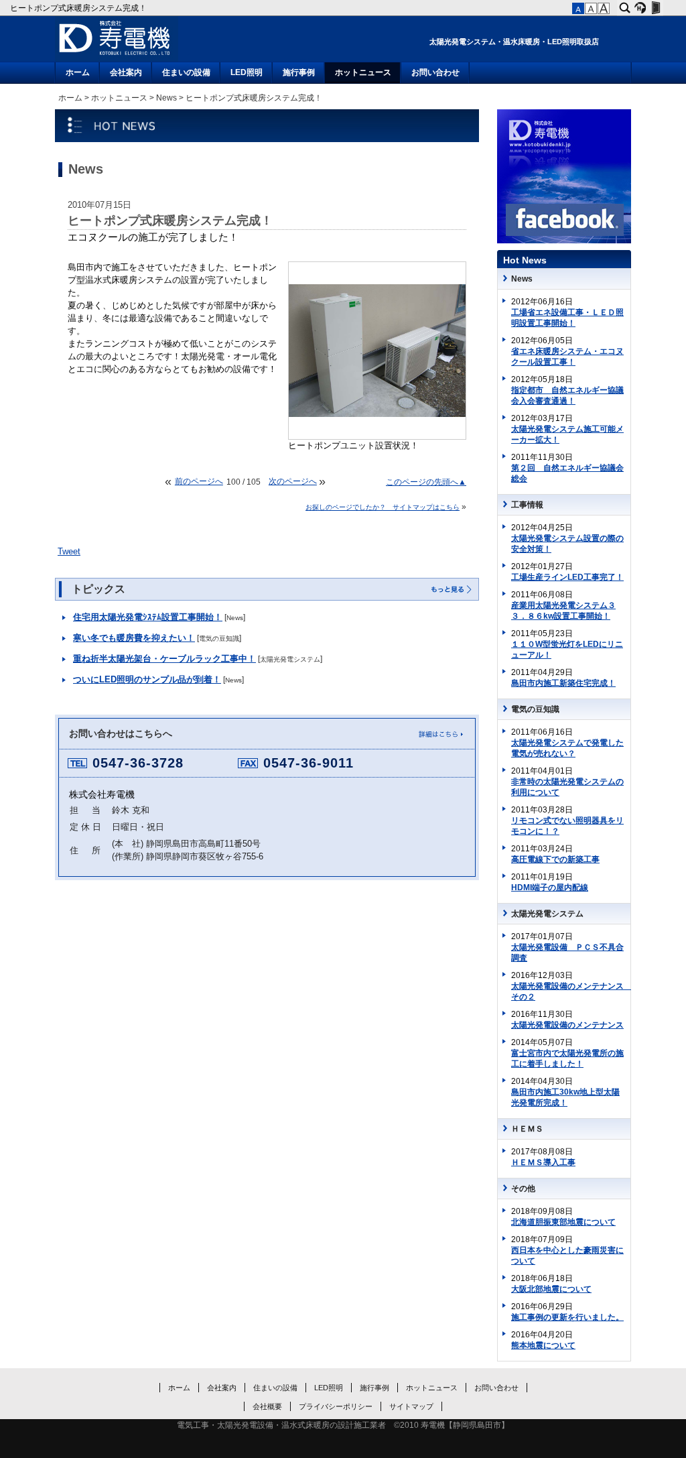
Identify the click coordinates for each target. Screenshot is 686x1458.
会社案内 (126, 72)
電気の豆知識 (219, 638)
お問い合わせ (435, 72)
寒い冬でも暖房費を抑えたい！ (134, 638)
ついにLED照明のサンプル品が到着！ (147, 679)
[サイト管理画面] (655, 8)
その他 (523, 1188)
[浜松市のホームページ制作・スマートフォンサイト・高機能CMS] (640, 8)
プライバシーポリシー (335, 1406)
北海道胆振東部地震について (563, 1222)
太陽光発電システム (290, 659)
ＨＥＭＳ (527, 1129)
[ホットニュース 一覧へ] (450, 590)
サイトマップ (411, 1406)
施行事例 (299, 72)
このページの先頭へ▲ (426, 482)
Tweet (69, 551)
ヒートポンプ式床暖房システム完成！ (79, 8)
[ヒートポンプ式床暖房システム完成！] (377, 414)
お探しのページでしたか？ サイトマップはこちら (382, 507)
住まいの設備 (186, 72)
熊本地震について (543, 1345)
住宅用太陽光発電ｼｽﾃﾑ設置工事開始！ (147, 617)
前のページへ (199, 481)
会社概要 (267, 1406)
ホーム (78, 72)
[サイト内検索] (624, 8)
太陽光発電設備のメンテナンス (567, 1025)
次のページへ (293, 481)
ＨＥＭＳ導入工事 (543, 1162)
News (166, 98)
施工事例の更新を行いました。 (567, 1317)
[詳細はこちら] (439, 736)
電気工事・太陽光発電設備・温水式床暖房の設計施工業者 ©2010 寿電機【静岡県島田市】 (343, 1425)
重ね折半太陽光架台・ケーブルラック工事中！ (164, 659)
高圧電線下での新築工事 (555, 859)
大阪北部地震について (551, 1289)
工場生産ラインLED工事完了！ (567, 577)
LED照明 (246, 72)
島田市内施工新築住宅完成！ (563, 683)
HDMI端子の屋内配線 (549, 887)
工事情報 (527, 504)
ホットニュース (363, 72)
